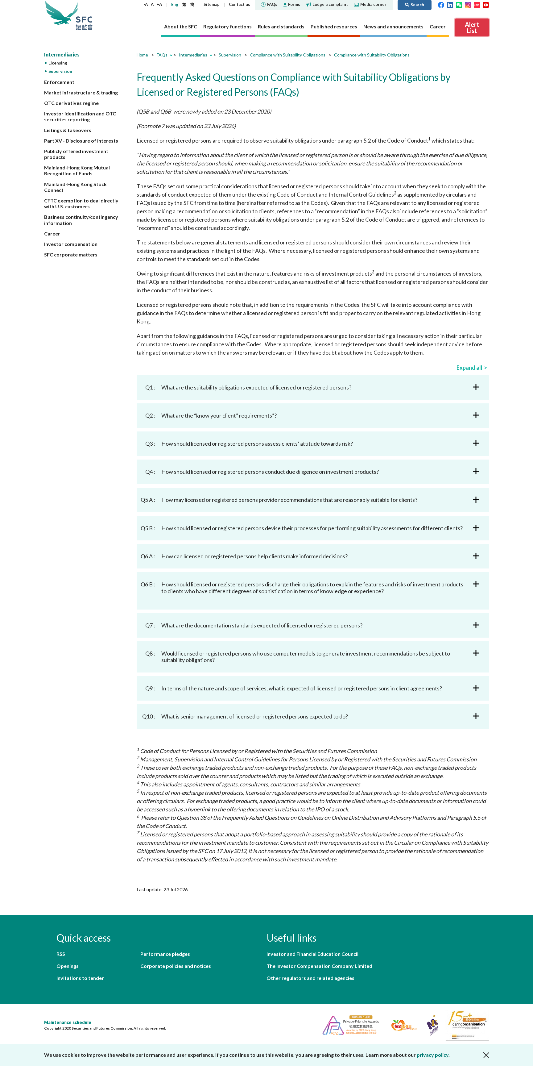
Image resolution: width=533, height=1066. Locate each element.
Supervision (60, 71)
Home (142, 54)
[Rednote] (477, 4)
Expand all (469, 367)
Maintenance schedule (67, 1022)
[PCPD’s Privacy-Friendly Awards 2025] (348, 1024)
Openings (67, 966)
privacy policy (432, 1055)
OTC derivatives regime (71, 103)
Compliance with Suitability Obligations (287, 54)
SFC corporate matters (70, 254)
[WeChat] (459, 4)
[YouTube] (486, 4)
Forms (294, 4)
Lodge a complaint (330, 4)
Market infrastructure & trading (81, 92)
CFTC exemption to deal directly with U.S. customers (81, 203)
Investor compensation (70, 244)
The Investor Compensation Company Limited (319, 966)
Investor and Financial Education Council (312, 954)
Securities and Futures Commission (84, 15)
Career (52, 233)
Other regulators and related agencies (310, 978)
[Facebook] (441, 4)
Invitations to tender (80, 978)
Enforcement (59, 82)
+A (159, 4)
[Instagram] (468, 4)
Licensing (57, 62)
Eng (174, 4)
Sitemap (212, 4)
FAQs (272, 4)
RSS (60, 954)
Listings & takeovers (67, 130)
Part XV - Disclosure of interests (81, 141)
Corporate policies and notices (175, 966)
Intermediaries (62, 54)
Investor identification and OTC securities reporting (80, 116)
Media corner (373, 4)
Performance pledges (165, 954)
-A (145, 4)
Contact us (239, 4)
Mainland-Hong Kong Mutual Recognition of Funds (77, 170)
